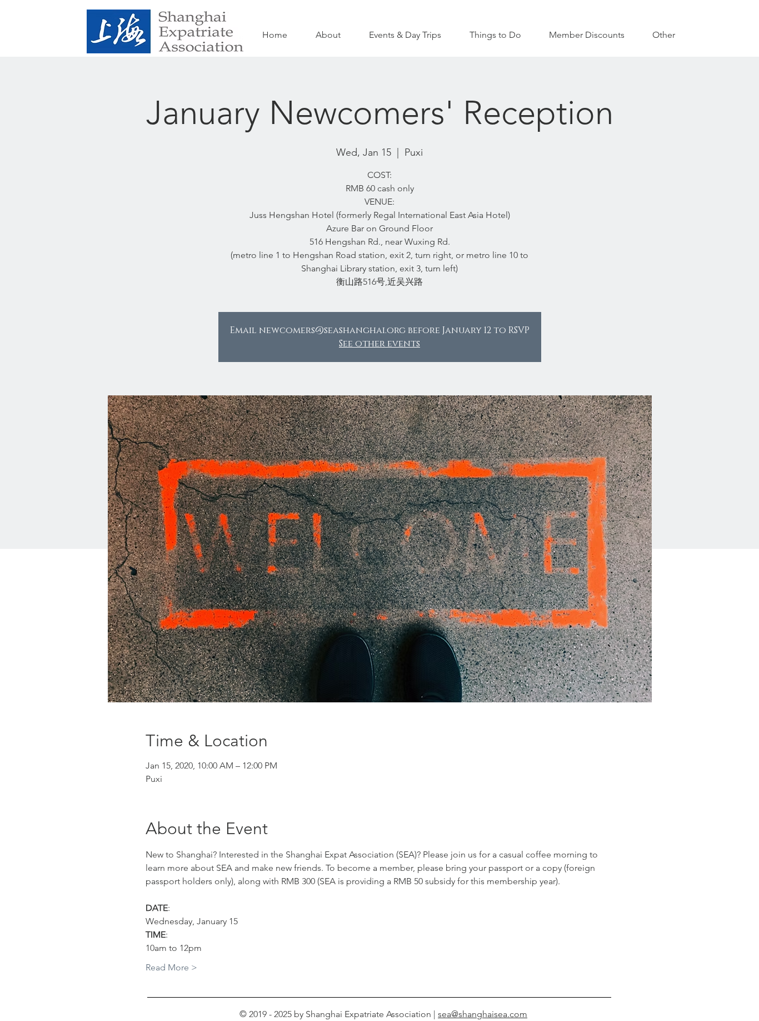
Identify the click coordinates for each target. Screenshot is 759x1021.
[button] (495, 35)
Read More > (171, 967)
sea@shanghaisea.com (482, 1014)
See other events (379, 344)
